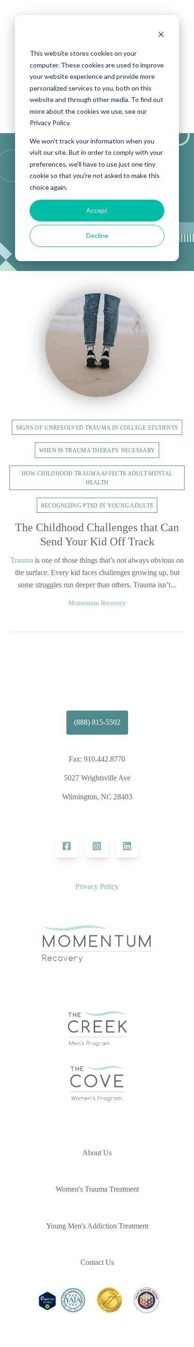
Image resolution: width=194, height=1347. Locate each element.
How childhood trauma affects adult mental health (97, 478)
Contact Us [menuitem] (97, 1262)
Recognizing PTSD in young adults (97, 505)
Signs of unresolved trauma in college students (97, 427)
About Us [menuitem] (97, 1153)
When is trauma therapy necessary (97, 450)
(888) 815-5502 (97, 722)
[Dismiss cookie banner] (161, 36)
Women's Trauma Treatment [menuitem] (97, 1189)
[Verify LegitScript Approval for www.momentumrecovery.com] (47, 1309)
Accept (97, 210)
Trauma (21, 560)
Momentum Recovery (97, 603)
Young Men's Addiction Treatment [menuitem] (97, 1226)
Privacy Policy (97, 886)
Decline (97, 235)
